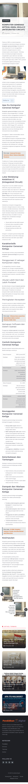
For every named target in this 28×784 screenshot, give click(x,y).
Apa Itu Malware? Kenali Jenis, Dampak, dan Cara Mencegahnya (13, 706)
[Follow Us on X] (6, 762)
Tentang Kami (8, 776)
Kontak (21, 776)
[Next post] (26, 609)
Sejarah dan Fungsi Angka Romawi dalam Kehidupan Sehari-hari (13, 663)
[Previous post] (2, 594)
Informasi (6, 20)
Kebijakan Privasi (14, 778)
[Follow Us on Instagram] (9, 762)
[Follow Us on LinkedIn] (12, 762)
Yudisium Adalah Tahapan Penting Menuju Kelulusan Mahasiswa (13, 684)
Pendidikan (5, 744)
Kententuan (15, 776)
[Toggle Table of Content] (11, 100)
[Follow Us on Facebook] (3, 762)
